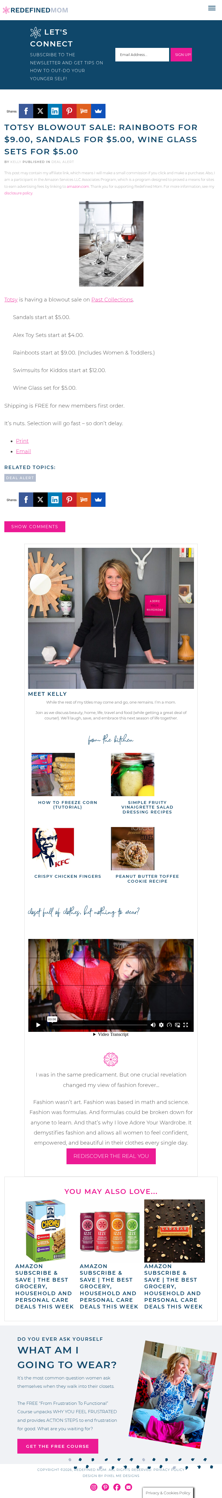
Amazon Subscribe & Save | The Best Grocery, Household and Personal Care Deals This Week (44, 1286)
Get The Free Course (57, 1446)
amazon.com (78, 186)
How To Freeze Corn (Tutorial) (67, 805)
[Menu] (212, 8)
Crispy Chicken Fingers (67, 876)
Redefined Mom (35, 10)
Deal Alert (62, 162)
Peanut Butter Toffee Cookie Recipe (147, 879)
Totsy (11, 300)
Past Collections (112, 300)
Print (22, 441)
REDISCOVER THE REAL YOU (111, 1156)
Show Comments (34, 526)
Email (23, 451)
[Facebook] (26, 111)
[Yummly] (84, 111)
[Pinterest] (69, 111)
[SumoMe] (98, 111)
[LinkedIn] (55, 111)
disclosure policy (18, 193)
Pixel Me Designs (122, 1476)
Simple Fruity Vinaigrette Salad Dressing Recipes (147, 807)
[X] (40, 111)
